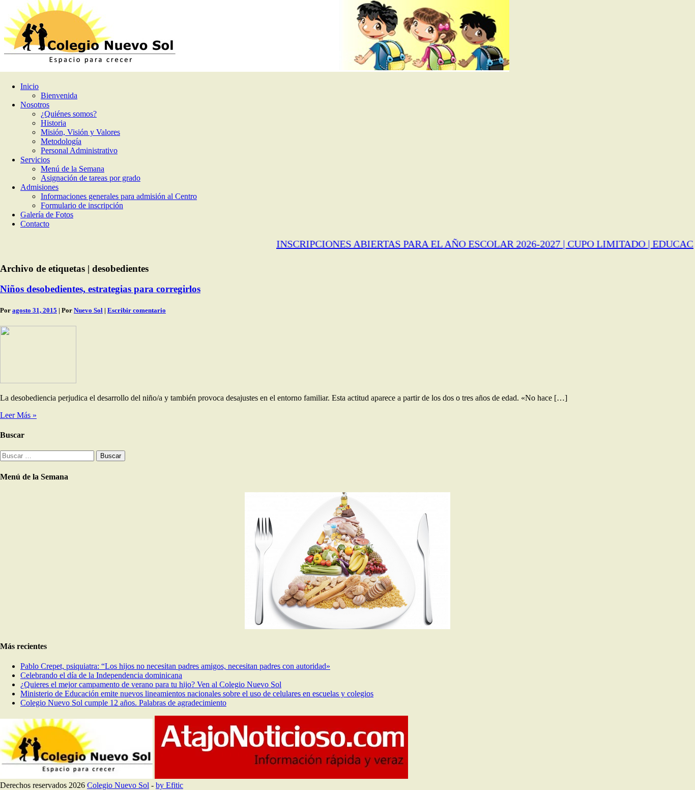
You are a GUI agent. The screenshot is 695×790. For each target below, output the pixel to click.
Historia (53, 123)
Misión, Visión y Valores (80, 132)
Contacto (34, 223)
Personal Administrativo (79, 150)
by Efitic (169, 785)
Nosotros (34, 104)
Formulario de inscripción (82, 205)
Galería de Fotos (46, 214)
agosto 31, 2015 (34, 310)
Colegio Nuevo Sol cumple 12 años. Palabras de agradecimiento (123, 702)
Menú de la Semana (72, 168)
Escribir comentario (136, 310)
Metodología (61, 141)
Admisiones (39, 187)
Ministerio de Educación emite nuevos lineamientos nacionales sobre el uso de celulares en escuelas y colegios (196, 693)
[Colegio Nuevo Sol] (254, 69)
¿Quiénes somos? (69, 113)
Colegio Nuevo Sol (118, 785)
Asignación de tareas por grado (90, 178)
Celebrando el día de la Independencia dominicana (101, 675)
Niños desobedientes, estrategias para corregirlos (100, 289)
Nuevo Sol (88, 310)
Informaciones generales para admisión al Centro (119, 196)
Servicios (35, 159)
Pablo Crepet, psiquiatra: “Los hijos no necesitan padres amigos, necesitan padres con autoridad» (175, 666)
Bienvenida (59, 95)
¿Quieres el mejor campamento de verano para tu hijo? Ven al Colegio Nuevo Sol (150, 684)
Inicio (29, 86)
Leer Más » (18, 415)
